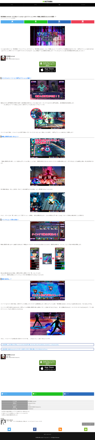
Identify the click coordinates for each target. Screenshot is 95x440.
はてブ (59, 22)
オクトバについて (47, 434)
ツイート (12, 22)
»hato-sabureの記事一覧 (88, 424)
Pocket (83, 22)
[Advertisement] (47, 11)
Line (36, 22)
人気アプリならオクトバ (46, 437)
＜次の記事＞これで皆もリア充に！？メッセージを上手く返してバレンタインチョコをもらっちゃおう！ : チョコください (30, 344)
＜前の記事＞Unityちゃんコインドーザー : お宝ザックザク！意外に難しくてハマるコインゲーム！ (25, 349)
